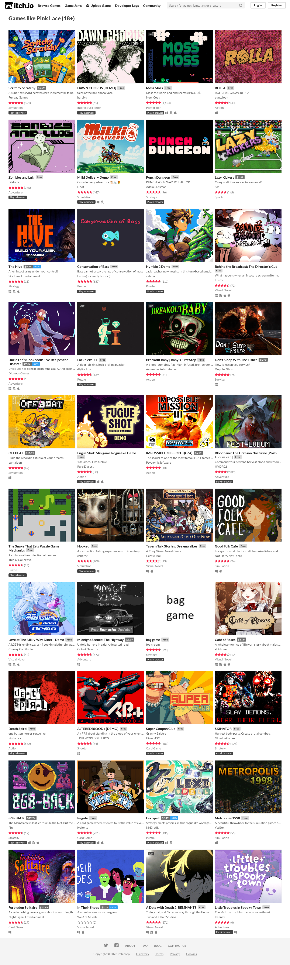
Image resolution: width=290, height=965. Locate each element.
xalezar (150, 276)
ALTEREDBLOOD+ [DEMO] (97, 729)
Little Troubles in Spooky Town (238, 907)
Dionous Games (18, 373)
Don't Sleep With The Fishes (236, 360)
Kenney (220, 917)
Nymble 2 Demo (158, 266)
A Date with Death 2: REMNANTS (171, 907)
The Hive (15, 266)
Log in (258, 5)
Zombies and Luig (21, 177)
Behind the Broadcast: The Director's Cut (246, 266)
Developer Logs (127, 5)
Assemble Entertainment (162, 369)
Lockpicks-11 (87, 360)
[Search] (241, 5)
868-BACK (16, 818)
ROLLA (220, 88)
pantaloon (221, 97)
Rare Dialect (85, 466)
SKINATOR (223, 729)
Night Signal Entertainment (26, 917)
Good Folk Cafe (226, 546)
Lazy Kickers (224, 177)
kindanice (14, 738)
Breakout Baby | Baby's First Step (171, 360)
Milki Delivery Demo (93, 177)
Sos (217, 187)
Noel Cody (153, 97)
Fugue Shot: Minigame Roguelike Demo (106, 453)
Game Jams (73, 5)
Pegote (82, 818)
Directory (142, 954)
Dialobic (14, 182)
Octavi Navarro (87, 649)
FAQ (145, 945)
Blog (158, 945)
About (130, 945)
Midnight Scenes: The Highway (100, 640)
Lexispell (152, 818)
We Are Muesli (87, 917)
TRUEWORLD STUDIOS (93, 738)
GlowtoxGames (225, 738)
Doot (80, 187)
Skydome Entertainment (24, 276)
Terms (159, 954)
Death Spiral (17, 729)
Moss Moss (154, 88)
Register (276, 5)
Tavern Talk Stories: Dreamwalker (171, 546)
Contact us (177, 945)
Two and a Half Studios (161, 917)
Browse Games (49, 5)
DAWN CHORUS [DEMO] (96, 88)
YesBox (219, 827)
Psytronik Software (158, 462)
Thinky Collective (19, 560)
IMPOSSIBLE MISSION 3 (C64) (169, 453)
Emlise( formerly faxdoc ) (93, 276)
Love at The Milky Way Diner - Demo (36, 640)
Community (152, 5)
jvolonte (82, 827)
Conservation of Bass (93, 266)
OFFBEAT (15, 453)
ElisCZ (219, 280)
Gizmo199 (153, 738)
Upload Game (100, 5)
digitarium (84, 369)
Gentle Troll (154, 555)
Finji (11, 827)
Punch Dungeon (158, 177)
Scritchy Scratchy (21, 88)
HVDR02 (221, 466)
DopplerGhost (224, 369)
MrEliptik (152, 827)
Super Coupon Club (160, 729)
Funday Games (18, 97)
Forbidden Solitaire (22, 907)
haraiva (82, 97)
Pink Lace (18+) (56, 18)
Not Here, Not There (228, 555)
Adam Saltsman (156, 187)
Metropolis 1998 (227, 818)
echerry (82, 555)
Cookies (191, 954)
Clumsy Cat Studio (20, 649)
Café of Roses (225, 640)
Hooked (83, 546)
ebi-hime (221, 649)
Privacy (175, 954)
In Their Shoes (88, 907)
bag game (153, 640)
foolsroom (153, 644)
